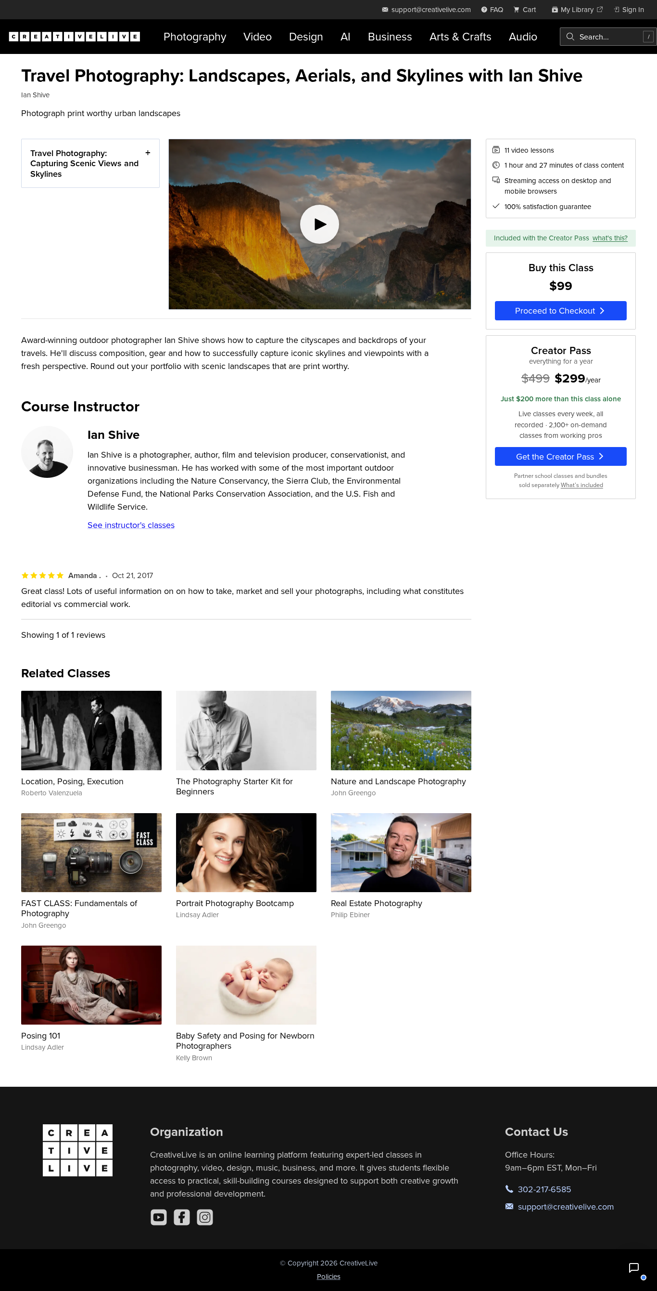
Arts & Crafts (461, 36)
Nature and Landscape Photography (398, 781)
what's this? (610, 238)
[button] (633, 1267)
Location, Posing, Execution (72, 781)
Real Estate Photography (376, 903)
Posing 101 (40, 1035)
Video (257, 36)
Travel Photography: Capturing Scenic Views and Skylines (84, 163)
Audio (523, 36)
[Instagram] (205, 1217)
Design (306, 36)
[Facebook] (181, 1217)
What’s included (582, 485)
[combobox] (608, 36)
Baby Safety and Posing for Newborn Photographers (245, 1040)
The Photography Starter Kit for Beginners (234, 786)
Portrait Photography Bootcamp (235, 903)
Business (390, 36)
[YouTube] (158, 1217)
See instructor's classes (131, 525)
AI (346, 36)
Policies (329, 1276)
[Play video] (320, 224)
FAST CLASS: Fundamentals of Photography (79, 908)
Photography (195, 36)
